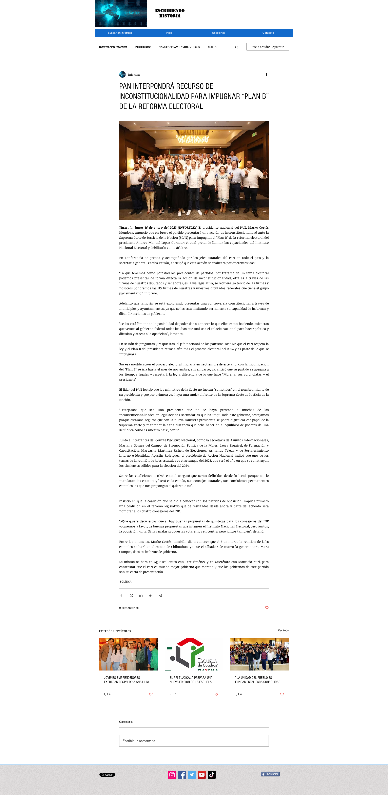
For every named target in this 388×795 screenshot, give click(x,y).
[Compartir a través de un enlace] (151, 595)
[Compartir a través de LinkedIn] (141, 595)
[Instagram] (172, 775)
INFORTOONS (143, 46)
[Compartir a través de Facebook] (121, 595)
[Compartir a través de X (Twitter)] (131, 595)
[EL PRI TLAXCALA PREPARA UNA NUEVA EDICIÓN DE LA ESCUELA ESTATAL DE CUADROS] (194, 654)
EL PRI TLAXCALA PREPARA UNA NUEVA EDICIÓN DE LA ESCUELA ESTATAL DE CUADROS (191, 680)
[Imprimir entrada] (161, 595)
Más (210, 46)
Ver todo (283, 630)
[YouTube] (202, 775)
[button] (219, 33)
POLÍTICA (125, 581)
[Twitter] (192, 775)
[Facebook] (182, 775)
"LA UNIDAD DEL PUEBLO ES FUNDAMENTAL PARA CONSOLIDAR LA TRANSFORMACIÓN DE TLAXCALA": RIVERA (257, 680)
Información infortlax (113, 46)
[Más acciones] (266, 74)
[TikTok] (212, 775)
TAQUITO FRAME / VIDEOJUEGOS (179, 46)
